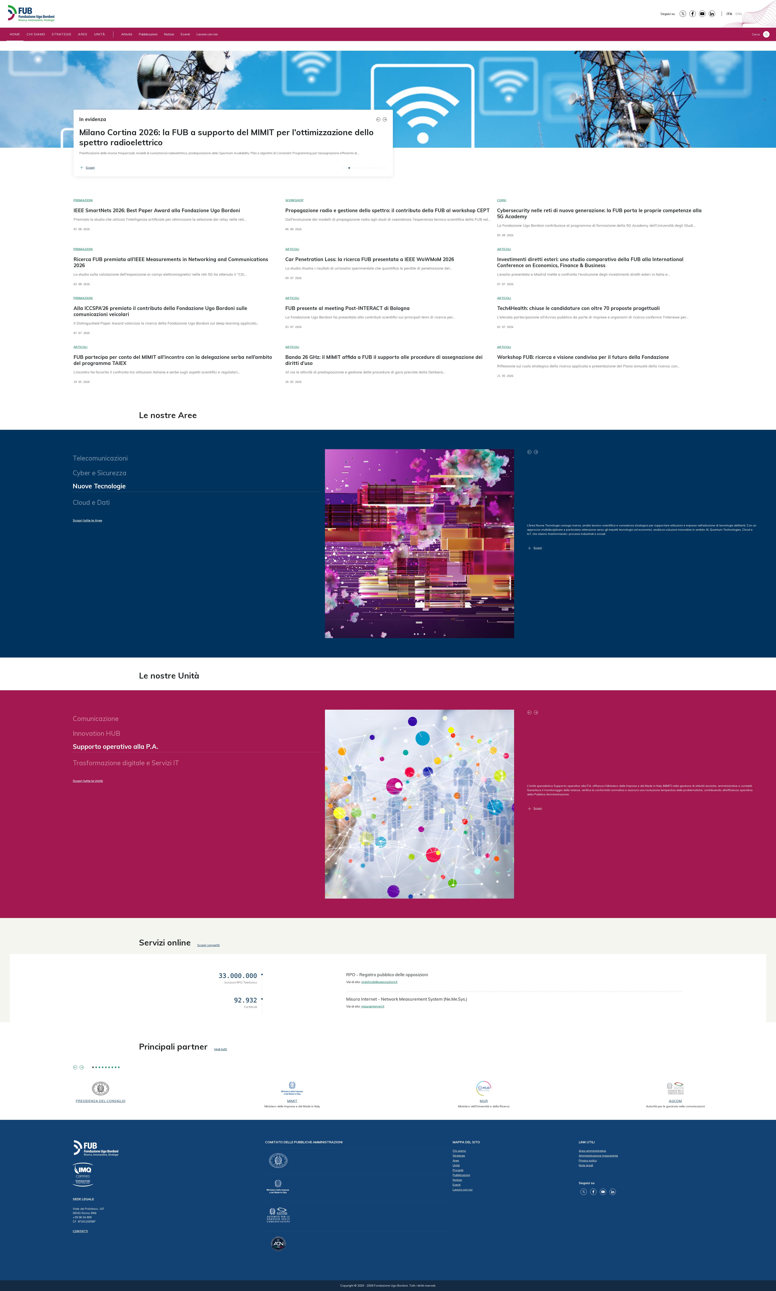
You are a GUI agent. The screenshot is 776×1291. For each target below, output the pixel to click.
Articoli (292, 249)
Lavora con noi (207, 34)
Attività (126, 34)
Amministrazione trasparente (598, 1155)
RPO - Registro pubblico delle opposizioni (387, 974)
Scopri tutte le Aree (87, 520)
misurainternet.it (372, 1006)
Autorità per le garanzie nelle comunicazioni (675, 1106)
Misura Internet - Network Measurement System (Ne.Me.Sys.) (406, 999)
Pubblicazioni (148, 34)
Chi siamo (36, 34)
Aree (83, 34)
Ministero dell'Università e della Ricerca (483, 1106)
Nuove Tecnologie (99, 488)
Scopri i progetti (208, 945)
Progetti (458, 1170)
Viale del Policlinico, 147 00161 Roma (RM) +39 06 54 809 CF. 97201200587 (88, 1215)
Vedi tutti (220, 1049)
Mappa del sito (466, 1142)
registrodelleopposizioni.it (379, 982)
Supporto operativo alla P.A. (115, 748)
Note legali (586, 1165)
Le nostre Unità (169, 675)
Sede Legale (83, 1199)
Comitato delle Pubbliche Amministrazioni (304, 1142)
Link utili (587, 1142)
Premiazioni (83, 200)
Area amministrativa (592, 1151)
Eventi (185, 34)
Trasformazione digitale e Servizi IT (126, 763)
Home (15, 34)
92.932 (245, 1000)
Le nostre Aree (168, 415)
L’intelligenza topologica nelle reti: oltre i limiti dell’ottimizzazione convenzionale (205, 137)
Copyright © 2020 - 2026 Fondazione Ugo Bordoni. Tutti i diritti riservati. (388, 1285)
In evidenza (92, 119)
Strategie (62, 34)
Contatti (80, 1231)
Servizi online (165, 942)
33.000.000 (238, 976)
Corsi (501, 200)
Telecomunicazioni (100, 456)
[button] (379, 119)
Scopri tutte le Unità (88, 781)
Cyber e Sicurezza (100, 473)
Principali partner (173, 1046)
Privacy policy (588, 1160)
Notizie (169, 34)
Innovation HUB (96, 733)
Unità (99, 34)
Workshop (294, 200)
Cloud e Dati (91, 502)
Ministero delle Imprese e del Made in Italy (292, 1106)
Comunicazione (96, 717)
